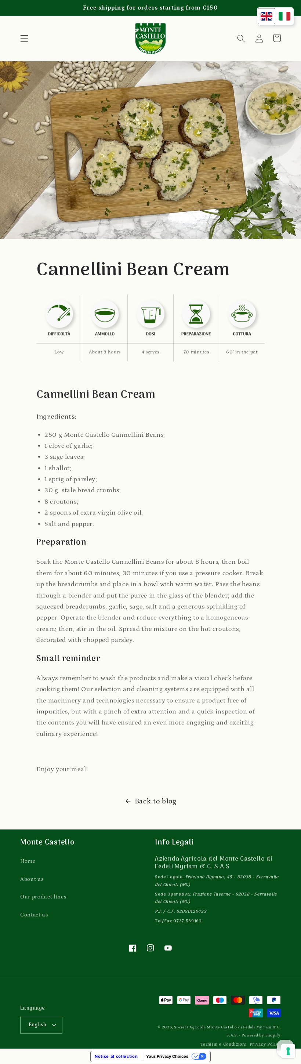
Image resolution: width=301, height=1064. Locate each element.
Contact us (34, 915)
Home (28, 861)
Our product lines (43, 897)
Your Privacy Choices (167, 1056)
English (37, 1025)
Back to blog (156, 801)
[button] (24, 38)
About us (31, 879)
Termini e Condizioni (223, 1044)
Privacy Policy (265, 1044)
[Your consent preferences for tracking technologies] (288, 1051)
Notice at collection (116, 1056)
